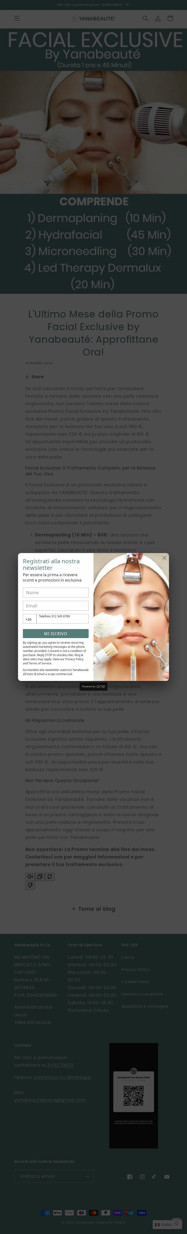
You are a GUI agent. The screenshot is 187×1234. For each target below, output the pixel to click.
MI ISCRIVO (55, 633)
